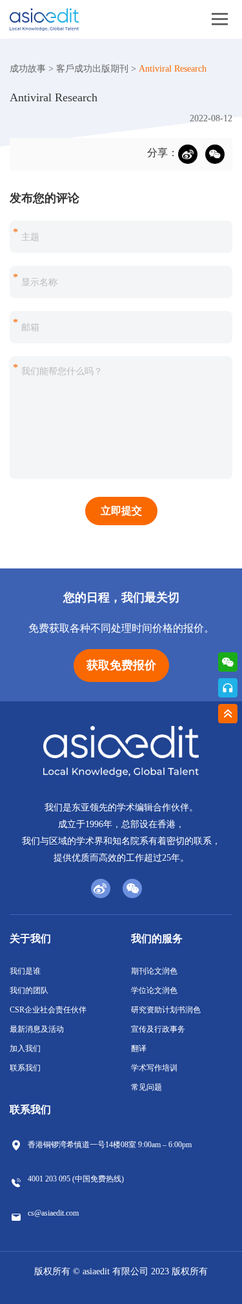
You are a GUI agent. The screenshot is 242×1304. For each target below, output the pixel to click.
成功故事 (28, 69)
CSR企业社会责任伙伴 (48, 1009)
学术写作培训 (154, 1067)
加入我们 (25, 1048)
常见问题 (146, 1087)
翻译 (138, 1048)
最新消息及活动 (37, 1029)
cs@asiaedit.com (53, 1213)
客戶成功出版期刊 (92, 69)
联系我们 (25, 1067)
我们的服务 (157, 938)
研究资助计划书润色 (166, 1009)
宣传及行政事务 (158, 1029)
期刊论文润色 (154, 971)
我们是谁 (25, 971)
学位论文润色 (154, 990)
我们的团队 (29, 990)
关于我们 (30, 938)
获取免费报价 (121, 665)
